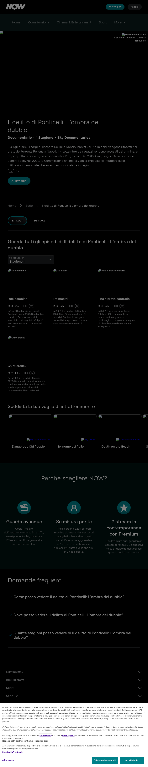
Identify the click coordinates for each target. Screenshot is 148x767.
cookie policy (46, 735)
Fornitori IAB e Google (12, 752)
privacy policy (68, 735)
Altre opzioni (8, 760)
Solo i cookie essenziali (105, 760)
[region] (74, 735)
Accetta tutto (131, 760)
